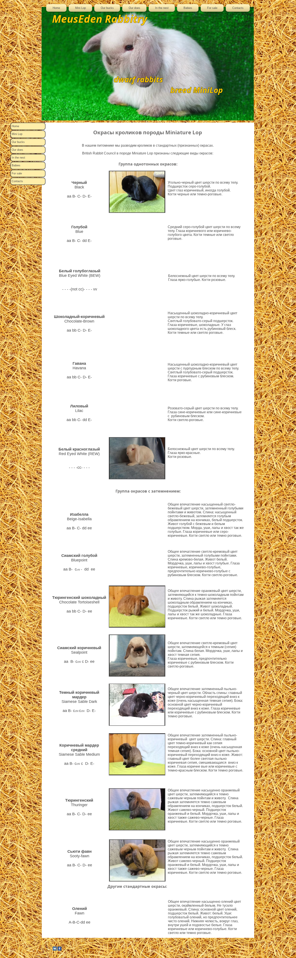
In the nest (18, 157)
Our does (17, 149)
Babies (16, 165)
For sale (17, 173)
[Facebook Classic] (59, 949)
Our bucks (18, 142)
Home (15, 126)
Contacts (17, 181)
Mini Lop (17, 134)
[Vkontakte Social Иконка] (55, 949)
